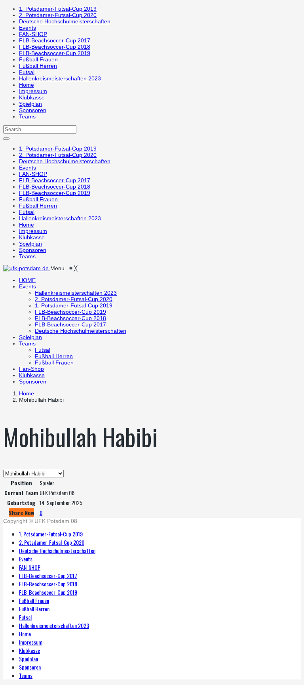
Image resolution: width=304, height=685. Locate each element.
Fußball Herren (38, 66)
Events (27, 28)
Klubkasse (32, 97)
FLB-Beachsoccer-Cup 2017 (54, 40)
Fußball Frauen (38, 59)
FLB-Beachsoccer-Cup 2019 (54, 53)
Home (26, 85)
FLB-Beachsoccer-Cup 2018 (54, 47)
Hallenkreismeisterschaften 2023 (60, 78)
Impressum (33, 91)
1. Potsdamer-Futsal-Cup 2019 (58, 9)
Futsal (26, 72)
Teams (27, 116)
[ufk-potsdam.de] (26, 268)
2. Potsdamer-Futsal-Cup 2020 (58, 15)
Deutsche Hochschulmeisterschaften (64, 21)
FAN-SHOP (33, 34)
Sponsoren (32, 110)
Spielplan (30, 104)
